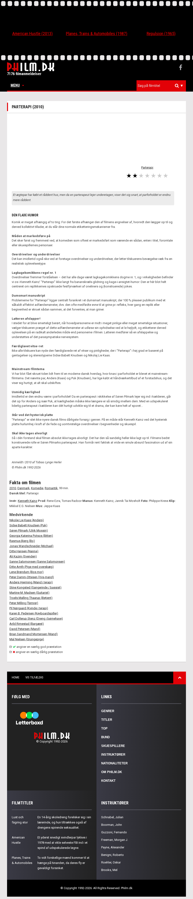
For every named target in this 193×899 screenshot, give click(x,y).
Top (104, 728)
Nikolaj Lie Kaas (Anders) (26, 520)
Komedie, (37, 488)
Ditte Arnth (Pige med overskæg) (31, 566)
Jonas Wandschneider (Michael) (31, 546)
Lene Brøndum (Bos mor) (26, 572)
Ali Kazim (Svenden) (23, 556)
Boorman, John (111, 824)
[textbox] (162, 85)
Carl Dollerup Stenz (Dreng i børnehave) (36, 618)
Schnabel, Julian (112, 817)
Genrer (107, 711)
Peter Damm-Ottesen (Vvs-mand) (31, 577)
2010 (12, 488)
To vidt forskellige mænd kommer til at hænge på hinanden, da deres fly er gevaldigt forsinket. (63, 863)
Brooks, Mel (109, 870)
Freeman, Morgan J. (114, 840)
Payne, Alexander (112, 847)
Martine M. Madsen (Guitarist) (29, 592)
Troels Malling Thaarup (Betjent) (30, 598)
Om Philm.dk (111, 772)
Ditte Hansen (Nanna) (23, 551)
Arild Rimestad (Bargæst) (26, 623)
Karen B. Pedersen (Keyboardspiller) (33, 613)
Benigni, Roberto (112, 855)
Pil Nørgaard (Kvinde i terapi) (28, 608)
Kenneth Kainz (27, 501)
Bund (105, 737)
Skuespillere (113, 746)
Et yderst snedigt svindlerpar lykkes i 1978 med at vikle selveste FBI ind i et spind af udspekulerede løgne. (62, 843)
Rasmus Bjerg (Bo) (22, 541)
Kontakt (108, 780)
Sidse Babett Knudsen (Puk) (28, 525)
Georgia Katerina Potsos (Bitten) (31, 535)
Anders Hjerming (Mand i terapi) (31, 582)
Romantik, (51, 488)
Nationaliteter (114, 763)
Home (15, 677)
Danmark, (23, 488)
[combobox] (161, 85)
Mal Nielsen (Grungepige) (26, 639)
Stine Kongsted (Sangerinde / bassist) (35, 587)
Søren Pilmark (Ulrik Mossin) (28, 530)
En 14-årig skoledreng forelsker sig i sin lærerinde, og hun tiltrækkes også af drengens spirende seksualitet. (64, 822)
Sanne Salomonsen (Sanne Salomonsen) (37, 561)
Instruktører (113, 754)
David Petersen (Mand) (24, 629)
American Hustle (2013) (32, 33)
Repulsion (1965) (161, 33)
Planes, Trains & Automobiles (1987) (96, 33)
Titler (106, 720)
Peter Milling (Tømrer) (23, 603)
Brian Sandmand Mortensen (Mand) (33, 634)
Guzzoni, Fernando (114, 832)
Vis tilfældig (34, 677)
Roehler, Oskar (111, 862)
